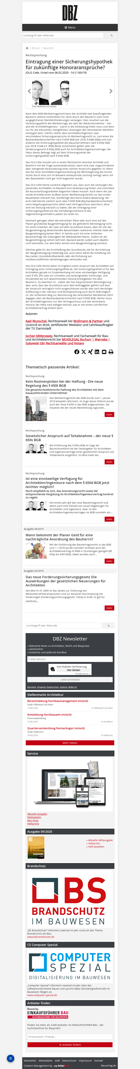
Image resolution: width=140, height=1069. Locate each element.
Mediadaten (34, 817)
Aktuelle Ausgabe (37, 814)
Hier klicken (73, 670)
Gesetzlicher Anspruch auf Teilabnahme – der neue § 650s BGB (69, 437)
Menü (71, 27)
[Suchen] (111, 35)
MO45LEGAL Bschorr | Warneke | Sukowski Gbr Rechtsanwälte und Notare (68, 341)
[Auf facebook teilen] (76, 353)
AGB (57, 1060)
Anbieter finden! (71, 1044)
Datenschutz (69, 1060)
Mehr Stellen (70, 742)
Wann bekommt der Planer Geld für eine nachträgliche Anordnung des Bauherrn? (59, 537)
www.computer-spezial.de (42, 995)
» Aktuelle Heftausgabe (99, 840)
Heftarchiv (33, 823)
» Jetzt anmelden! (70, 679)
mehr (109, 414)
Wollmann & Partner (88, 321)
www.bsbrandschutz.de (40, 936)
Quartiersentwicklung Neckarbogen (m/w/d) (56, 728)
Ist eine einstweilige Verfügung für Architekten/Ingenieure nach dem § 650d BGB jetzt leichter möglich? (67, 482)
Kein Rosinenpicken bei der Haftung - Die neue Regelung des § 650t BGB (64, 383)
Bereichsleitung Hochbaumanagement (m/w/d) (57, 701)
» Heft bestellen (95, 846)
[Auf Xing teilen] (90, 353)
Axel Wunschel (36, 321)
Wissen (36, 48)
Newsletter (30, 1060)
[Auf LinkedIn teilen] (97, 353)
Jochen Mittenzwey (39, 336)
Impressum (85, 1060)
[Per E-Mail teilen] (104, 352)
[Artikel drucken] (111, 352)
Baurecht (48, 48)
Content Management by (38, 1065)
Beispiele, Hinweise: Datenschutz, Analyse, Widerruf (52, 687)
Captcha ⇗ (82, 674)
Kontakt (98, 1060)
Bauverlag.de (108, 1065)
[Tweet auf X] (83, 353)
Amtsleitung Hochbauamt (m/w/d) (49, 714)
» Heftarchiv (93, 843)
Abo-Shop (32, 820)
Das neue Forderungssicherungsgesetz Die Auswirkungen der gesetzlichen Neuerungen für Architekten (66, 581)
